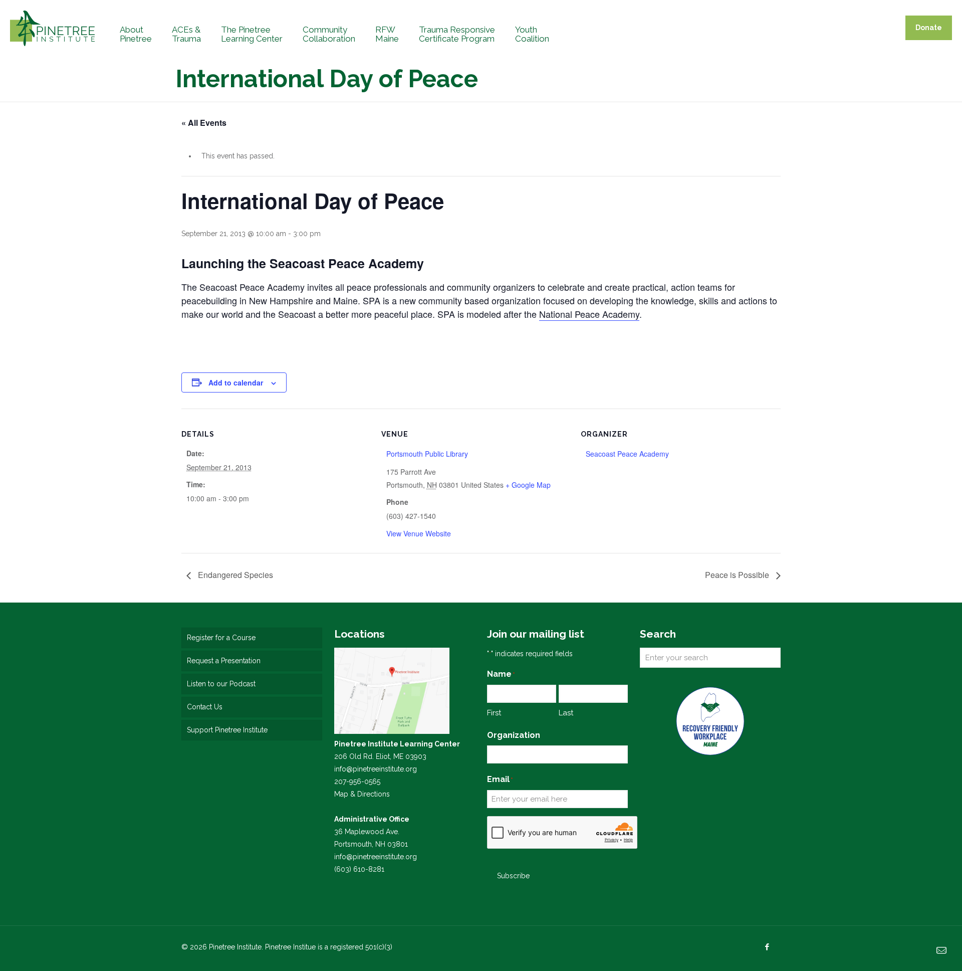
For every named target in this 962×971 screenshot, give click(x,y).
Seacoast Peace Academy (627, 454)
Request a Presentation (224, 661)
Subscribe (513, 876)
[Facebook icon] (767, 946)
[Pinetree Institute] (52, 27)
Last (566, 712)
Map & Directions (362, 794)
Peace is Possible (738, 574)
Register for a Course (221, 638)
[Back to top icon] (913, 950)
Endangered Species (234, 574)
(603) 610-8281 (359, 869)
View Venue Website (418, 533)
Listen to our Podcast (221, 684)
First (494, 712)
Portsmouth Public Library (427, 454)
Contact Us (204, 707)
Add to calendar (235, 382)
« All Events (203, 122)
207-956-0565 (357, 782)
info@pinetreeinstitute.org (375, 769)
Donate (928, 28)
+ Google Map (528, 485)
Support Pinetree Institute (227, 730)
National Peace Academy (589, 313)
